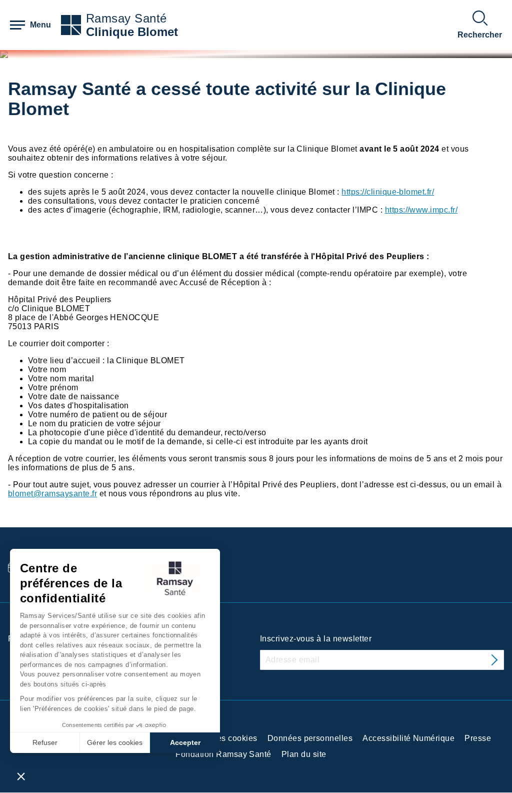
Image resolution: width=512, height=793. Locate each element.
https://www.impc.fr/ (421, 210)
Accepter (185, 742)
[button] (21, 776)
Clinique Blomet (132, 32)
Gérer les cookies (114, 742)
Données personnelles (310, 738)
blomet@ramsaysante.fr (52, 493)
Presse (477, 738)
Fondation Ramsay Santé (224, 754)
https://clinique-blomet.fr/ (388, 192)
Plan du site (304, 754)
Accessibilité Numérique (408, 738)
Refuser (45, 742)
